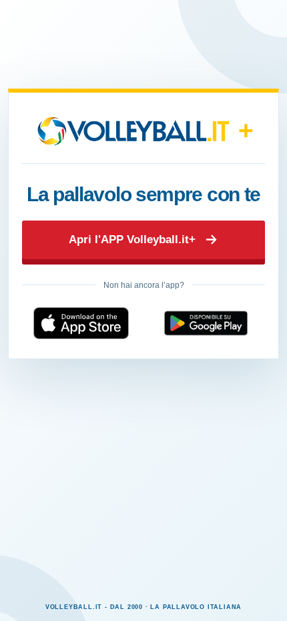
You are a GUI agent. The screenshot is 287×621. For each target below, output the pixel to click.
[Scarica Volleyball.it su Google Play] (206, 323)
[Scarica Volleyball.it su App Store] (81, 323)
